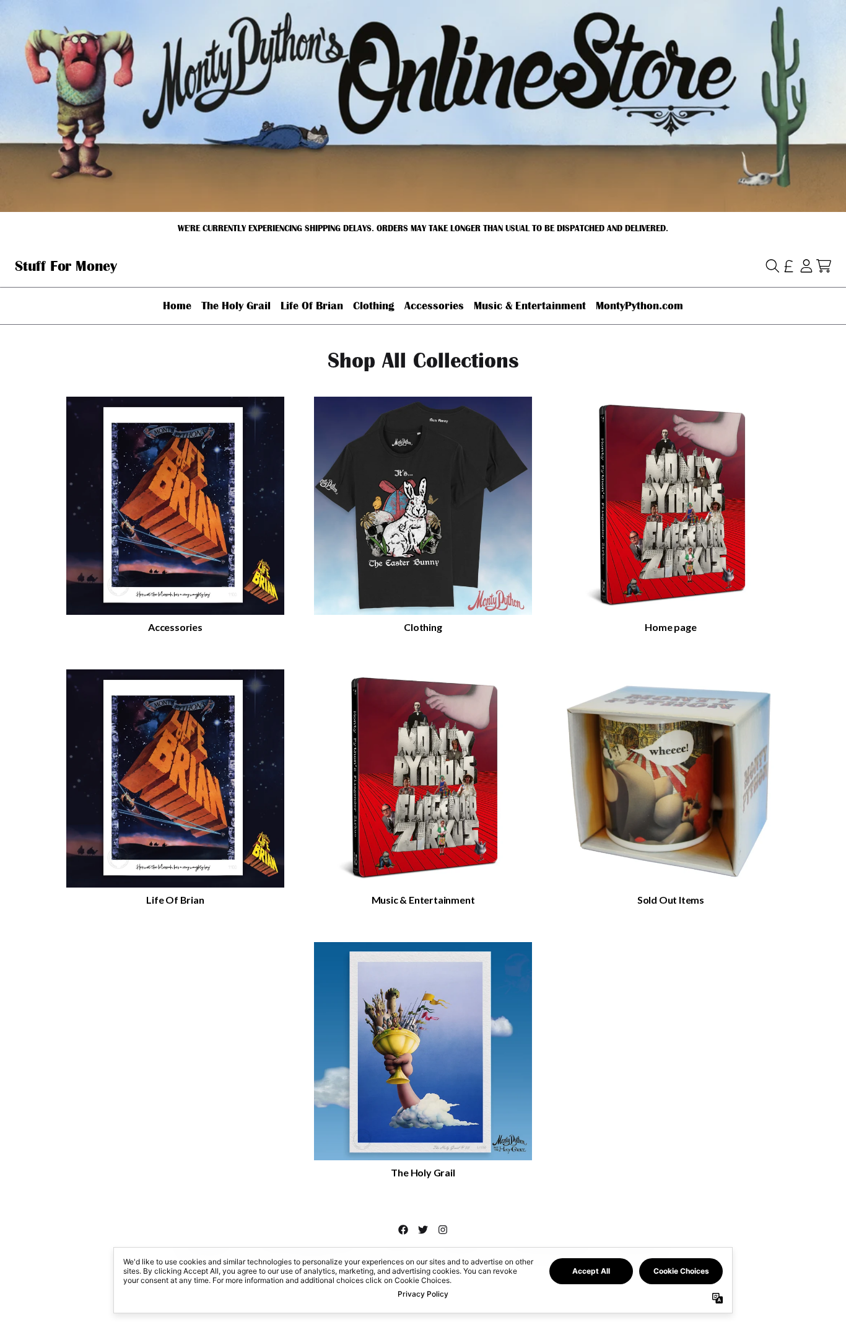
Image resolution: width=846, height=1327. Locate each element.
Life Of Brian (312, 305)
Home (177, 305)
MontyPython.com (639, 305)
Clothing (374, 305)
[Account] (806, 265)
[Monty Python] (66, 266)
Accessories (434, 305)
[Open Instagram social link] (443, 1230)
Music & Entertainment (530, 305)
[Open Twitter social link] (423, 1230)
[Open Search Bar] (771, 265)
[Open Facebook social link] (403, 1230)
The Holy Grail (236, 305)
